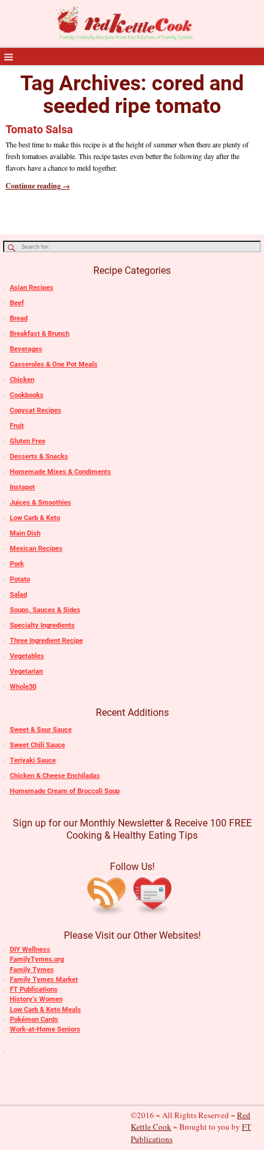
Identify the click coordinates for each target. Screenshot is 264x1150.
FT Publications (34, 989)
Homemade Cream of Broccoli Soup (65, 791)
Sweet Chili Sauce (37, 745)
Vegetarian (26, 671)
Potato (20, 579)
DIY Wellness (30, 950)
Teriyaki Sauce (33, 760)
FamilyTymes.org (37, 959)
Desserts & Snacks (39, 456)
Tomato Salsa (39, 129)
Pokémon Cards (34, 1020)
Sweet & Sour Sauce (41, 730)
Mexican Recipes (36, 549)
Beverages (26, 349)
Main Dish (25, 533)
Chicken (22, 380)
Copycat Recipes (35, 410)
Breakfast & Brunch (39, 334)
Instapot (22, 487)
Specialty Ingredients (42, 625)
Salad (18, 595)
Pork (17, 564)
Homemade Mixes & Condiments (60, 472)
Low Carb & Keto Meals (45, 1010)
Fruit (17, 426)
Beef (17, 303)
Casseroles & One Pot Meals (54, 364)
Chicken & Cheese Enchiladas (55, 776)
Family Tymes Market (44, 980)
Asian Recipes (31, 288)
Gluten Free (27, 441)
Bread (19, 318)
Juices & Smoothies (40, 503)
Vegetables (27, 656)
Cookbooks (27, 395)
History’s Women (36, 999)
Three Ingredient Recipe (46, 641)
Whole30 (23, 687)
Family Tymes (32, 970)
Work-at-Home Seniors (45, 1029)
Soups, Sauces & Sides (45, 610)
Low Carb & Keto (35, 518)
